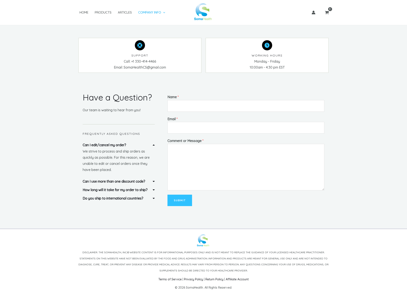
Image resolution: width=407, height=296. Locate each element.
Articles (125, 12)
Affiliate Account (237, 279)
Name (173, 97)
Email (172, 119)
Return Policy (214, 279)
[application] (163, 12)
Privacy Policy (193, 279)
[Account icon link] (313, 12)
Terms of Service (170, 279)
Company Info (149, 12)
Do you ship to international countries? (113, 198)
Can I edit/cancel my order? (104, 145)
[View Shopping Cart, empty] (327, 12)
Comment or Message (185, 141)
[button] (119, 144)
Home (83, 12)
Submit (180, 200)
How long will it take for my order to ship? (115, 190)
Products (103, 12)
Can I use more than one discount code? (114, 181)
